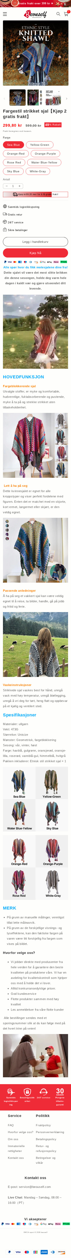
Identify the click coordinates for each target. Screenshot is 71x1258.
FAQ (11, 1125)
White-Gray (38, 171)
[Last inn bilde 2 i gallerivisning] (35, 97)
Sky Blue (13, 171)
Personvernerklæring (49, 1132)
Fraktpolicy (43, 1125)
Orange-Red (16, 153)
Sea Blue (13, 144)
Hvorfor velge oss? (21, 1132)
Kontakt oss (16, 1157)
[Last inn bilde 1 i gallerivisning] (17, 97)
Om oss (13, 1139)
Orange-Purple (45, 153)
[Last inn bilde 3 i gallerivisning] (53, 97)
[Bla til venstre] (4, 98)
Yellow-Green (39, 144)
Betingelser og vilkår (45, 1160)
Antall (6, 179)
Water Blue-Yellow (44, 162)
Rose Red (14, 162)
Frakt (5, 131)
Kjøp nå (35, 253)
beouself (44, 1232)
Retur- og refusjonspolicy (46, 1148)
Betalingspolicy (46, 1139)
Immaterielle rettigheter (16, 1148)
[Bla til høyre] (66, 98)
